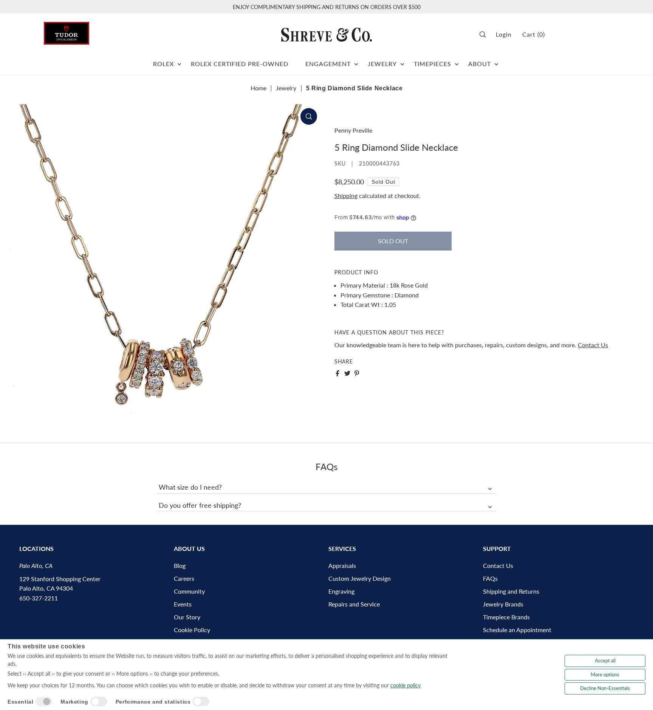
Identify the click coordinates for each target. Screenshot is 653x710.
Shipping (345, 195)
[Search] (485, 34)
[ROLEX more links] (179, 61)
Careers (184, 578)
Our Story (187, 616)
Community (189, 591)
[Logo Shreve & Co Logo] (326, 34)
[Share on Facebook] (337, 373)
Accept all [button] (605, 660)
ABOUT (479, 63)
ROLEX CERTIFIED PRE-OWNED (239, 63)
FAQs (490, 578)
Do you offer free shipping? (200, 505)
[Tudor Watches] (66, 31)
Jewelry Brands (503, 604)
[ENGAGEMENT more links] (356, 61)
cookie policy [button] (405, 685)
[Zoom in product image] (308, 116)
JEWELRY (382, 63)
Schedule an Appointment (517, 629)
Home (258, 87)
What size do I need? (190, 487)
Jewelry (286, 87)
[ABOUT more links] (496, 61)
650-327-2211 (38, 598)
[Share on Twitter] (347, 373)
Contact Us (593, 344)
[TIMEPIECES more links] (456, 61)
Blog (180, 565)
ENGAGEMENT (328, 63)
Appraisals (342, 565)
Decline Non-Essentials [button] (605, 688)
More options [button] (605, 674)
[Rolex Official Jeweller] (580, 34)
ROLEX (163, 63)
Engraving (341, 591)
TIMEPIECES (432, 63)
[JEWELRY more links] (402, 61)
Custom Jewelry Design (359, 578)
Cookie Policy (192, 629)
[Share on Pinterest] (357, 373)
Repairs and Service (354, 604)
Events (183, 604)
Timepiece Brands (506, 616)
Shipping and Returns (511, 591)
